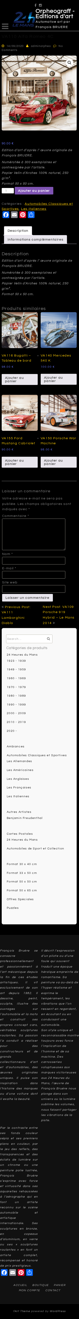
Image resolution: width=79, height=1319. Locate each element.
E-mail (9, 568)
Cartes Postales (20, 833)
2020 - (12, 730)
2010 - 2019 (16, 722)
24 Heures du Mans (22, 654)
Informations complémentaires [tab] (36, 239)
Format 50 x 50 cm (22, 881)
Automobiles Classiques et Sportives (37, 755)
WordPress (58, 1311)
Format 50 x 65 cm (22, 890)
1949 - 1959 (16, 669)
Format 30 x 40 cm (22, 864)
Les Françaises (19, 787)
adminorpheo (41, 46)
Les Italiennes (33, 208)
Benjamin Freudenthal (25, 818)
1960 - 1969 (16, 678)
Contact (52, 1290)
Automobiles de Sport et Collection (35, 848)
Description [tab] (18, 230)
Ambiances (16, 746)
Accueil (20, 1285)
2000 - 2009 (16, 713)
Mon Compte (29, 1290)
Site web (10, 582)
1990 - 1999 (16, 704)
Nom (7, 554)
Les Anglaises (18, 778)
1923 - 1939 (16, 660)
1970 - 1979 (16, 687)
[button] (69, 63)
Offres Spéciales (20, 899)
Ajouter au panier (34, 190)
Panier (60, 1285)
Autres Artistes (19, 812)
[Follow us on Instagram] (40, 4)
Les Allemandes (19, 761)
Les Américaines (20, 770)
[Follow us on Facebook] (36, 4)
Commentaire (15, 516)
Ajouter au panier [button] (14, 379)
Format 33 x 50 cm (22, 873)
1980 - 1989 (16, 695)
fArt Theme (21, 1311)
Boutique (40, 1285)
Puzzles (13, 907)
